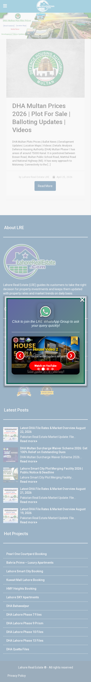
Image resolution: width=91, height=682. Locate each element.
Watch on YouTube (45, 365)
